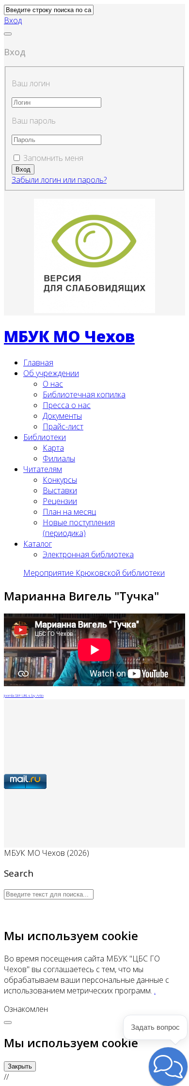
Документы (62, 415)
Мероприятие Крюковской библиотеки (94, 572)
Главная (38, 362)
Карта (53, 447)
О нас (53, 383)
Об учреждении (51, 373)
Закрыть (20, 1066)
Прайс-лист (63, 426)
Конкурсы (60, 479)
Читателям (42, 469)
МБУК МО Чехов (69, 336)
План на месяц (69, 511)
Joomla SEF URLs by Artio (24, 695)
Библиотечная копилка (84, 394)
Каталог (37, 543)
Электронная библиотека (88, 554)
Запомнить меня (53, 158)
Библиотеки (44, 437)
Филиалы (59, 458)
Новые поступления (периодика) (79, 527)
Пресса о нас (67, 405)
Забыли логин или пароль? (59, 179)
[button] (13, 20)
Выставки (60, 490)
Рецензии (60, 501)
